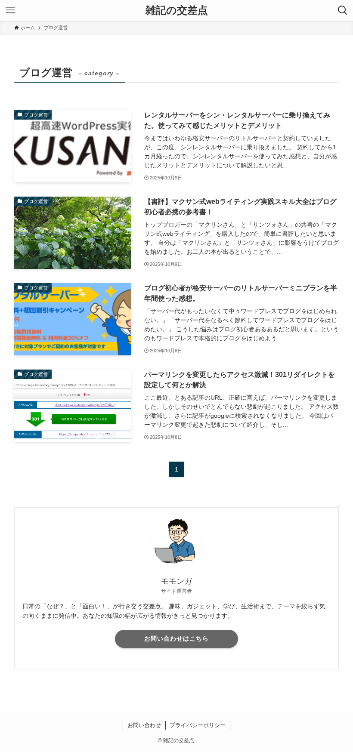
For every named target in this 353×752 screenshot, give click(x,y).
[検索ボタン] (342, 10)
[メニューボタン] (10, 10)
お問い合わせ (144, 725)
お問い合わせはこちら (176, 638)
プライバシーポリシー (198, 725)
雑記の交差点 (177, 10)
